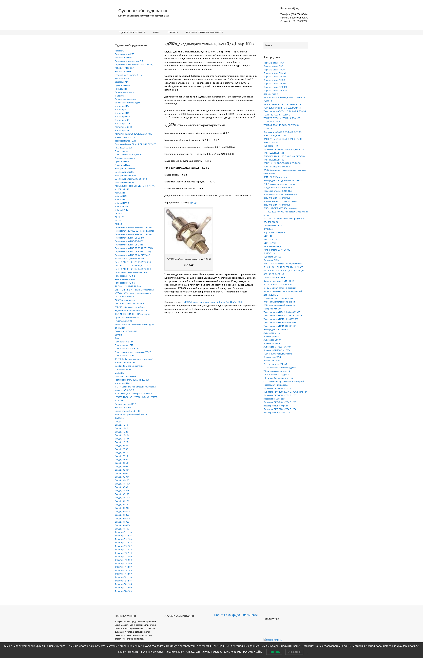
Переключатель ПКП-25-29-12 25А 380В (134, 248)
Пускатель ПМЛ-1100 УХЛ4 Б (277, 388)
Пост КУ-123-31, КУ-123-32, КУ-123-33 (133, 268)
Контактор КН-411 (123, 383)
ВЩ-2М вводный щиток (274, 232)
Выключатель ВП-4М (124, 407)
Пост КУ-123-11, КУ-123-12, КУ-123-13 (133, 261)
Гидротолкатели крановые (276, 384)
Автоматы (119, 50)
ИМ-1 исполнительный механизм (279, 301)
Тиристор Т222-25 (123, 584)
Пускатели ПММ (122, 85)
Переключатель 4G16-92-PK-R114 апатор (134, 234)
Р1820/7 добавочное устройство (130, 306)
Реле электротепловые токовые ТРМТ (133, 352)
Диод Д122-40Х (122, 455)
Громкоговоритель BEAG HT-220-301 (132, 379)
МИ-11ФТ (268, 235)
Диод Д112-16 (121, 428)
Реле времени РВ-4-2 (125, 275)
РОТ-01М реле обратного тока (278, 284)
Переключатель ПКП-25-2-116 (129, 244)
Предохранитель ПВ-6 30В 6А (278, 187)
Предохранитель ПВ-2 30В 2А (278, 190)
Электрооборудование (125, 376)
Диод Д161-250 (122, 514)
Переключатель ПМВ (273, 66)
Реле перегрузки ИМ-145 (275, 364)
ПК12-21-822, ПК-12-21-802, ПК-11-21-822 (283, 267)
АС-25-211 (120, 220)
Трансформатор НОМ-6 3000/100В (280, 322)
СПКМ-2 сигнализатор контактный (280, 287)
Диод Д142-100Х (122, 497)
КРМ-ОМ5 (268, 228)
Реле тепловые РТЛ (124, 341)
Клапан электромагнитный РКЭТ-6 (131, 414)
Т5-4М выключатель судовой (277, 370)
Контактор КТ (121, 109)
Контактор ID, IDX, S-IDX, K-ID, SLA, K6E (133, 133)
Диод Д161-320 (122, 521)
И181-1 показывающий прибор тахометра (283, 263)
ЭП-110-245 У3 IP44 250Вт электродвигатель (285, 218)
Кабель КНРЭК (122, 203)
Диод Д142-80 (121, 487)
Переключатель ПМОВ (274, 80)
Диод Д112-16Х (122, 438)
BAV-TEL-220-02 (271, 222)
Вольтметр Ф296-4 (272, 357)
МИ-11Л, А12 (270, 242)
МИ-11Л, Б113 (270, 239)
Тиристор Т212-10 (123, 577)
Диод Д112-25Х (122, 442)
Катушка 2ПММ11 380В (275, 277)
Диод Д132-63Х (122, 469)
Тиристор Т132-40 (123, 552)
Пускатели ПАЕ (122, 161)
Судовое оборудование (143, 10)
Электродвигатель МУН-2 (276, 329)
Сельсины (119, 372)
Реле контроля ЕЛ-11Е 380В (277, 249)
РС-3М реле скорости (125, 296)
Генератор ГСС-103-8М (126, 331)
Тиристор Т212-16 (123, 580)
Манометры (120, 95)
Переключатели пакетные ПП (129, 61)
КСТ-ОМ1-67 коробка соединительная (133, 293)
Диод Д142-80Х (122, 490)
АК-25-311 (119, 216)
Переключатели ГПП (125, 54)
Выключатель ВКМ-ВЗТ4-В (127, 410)
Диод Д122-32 (121, 445)
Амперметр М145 (272, 332)
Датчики (118, 334)
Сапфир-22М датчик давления (129, 365)
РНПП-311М (269, 253)
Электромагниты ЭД (124, 171)
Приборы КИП (121, 88)
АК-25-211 (119, 213)
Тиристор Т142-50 (123, 566)
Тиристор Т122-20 (123, 539)
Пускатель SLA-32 (123, 320)
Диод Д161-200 (122, 507)
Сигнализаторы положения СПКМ (131, 272)
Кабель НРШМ (121, 210)
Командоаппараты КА (125, 362)
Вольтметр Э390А (272, 343)
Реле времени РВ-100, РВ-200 (129, 154)
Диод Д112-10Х (122, 435)
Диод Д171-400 (122, 528)
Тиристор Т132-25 (123, 549)
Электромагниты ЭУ (124, 182)
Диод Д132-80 (121, 473)
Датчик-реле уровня (124, 92)
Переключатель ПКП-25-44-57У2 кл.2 (132, 255)
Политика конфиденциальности (204, 32)
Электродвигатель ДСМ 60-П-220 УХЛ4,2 (283, 180)
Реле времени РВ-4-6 (125, 282)
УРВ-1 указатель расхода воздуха (279, 183)
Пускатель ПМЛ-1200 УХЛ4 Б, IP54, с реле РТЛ (285, 391)
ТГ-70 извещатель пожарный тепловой (133, 393)
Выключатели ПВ (123, 71)
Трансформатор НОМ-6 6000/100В (280, 325)
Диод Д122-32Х (122, 449)
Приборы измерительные (127, 317)
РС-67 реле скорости (125, 300)
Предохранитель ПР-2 (125, 403)
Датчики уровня (271, 93)
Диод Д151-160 (122, 504)
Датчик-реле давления (125, 99)
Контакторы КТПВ (123, 126)
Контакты (173, 32)
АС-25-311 (120, 223)
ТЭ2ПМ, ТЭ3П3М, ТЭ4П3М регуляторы (133, 313)
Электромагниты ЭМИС (126, 175)
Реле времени (121, 151)
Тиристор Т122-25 (123, 542)
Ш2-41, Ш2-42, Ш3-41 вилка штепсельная (134, 289)
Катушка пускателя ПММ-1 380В (279, 280)
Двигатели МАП (122, 81)
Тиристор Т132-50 (123, 556)
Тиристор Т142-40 (123, 563)
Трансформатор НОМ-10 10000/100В (281, 319)
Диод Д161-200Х (122, 511)
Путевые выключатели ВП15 (128, 74)
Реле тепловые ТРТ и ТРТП (127, 348)
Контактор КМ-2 (122, 116)
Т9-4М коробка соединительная (278, 377)
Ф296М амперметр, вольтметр (278, 353)
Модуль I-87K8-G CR (124, 390)
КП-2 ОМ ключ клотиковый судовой (280, 367)
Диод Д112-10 (121, 424)
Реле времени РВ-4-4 (125, 279)
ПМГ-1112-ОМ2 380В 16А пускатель (280, 208)
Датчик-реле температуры (127, 102)
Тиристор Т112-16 (123, 535)
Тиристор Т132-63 (123, 559)
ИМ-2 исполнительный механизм (279, 305)
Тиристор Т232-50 (123, 587)
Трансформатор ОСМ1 (125, 137)
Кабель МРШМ (122, 206)
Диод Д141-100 (122, 480)
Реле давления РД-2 (273, 246)
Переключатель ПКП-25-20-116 (129, 237)
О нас (156, 32)
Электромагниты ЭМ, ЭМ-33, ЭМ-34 (132, 178)
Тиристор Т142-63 (123, 570)
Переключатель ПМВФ (274, 69)
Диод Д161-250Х (122, 518)
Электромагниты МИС (125, 168)
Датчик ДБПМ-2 (271, 294)
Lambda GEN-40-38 (273, 225)
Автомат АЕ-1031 (272, 360)
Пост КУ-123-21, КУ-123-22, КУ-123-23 (133, 265)
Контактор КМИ (122, 106)
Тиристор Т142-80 (123, 573)
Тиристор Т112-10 (123, 532)
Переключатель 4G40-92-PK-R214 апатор (134, 227)
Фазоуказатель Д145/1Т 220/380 (130, 258)
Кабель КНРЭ (121, 199)
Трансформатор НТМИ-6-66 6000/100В (282, 312)
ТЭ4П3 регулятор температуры (278, 298)
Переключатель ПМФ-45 (275, 73)
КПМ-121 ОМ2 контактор (275, 177)
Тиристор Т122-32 (123, 546)
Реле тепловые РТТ (124, 345)
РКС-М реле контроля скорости (129, 303)
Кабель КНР (120, 192)
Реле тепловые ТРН (124, 355)
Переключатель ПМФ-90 (275, 76)
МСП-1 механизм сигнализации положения (135, 386)
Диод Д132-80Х (122, 476)
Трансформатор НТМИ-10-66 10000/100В (283, 315)
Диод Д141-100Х (122, 483)
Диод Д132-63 (121, 466)
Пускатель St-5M (271, 260)
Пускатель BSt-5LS (272, 256)
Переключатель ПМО (274, 62)
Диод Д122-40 (121, 452)
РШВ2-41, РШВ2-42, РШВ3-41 (129, 286)
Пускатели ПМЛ (271, 145)
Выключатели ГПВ (123, 57)
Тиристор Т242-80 (123, 591)
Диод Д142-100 (122, 494)
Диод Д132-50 (121, 459)
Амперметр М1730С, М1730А (277, 346)
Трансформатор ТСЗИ (125, 140)
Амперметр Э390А (272, 339)
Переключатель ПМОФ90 (275, 90)
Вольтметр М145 (271, 336)
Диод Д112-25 (121, 431)
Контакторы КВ (122, 119)
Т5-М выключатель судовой (276, 374)
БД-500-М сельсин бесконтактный (131, 310)
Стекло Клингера (123, 369)
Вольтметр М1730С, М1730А (277, 350)
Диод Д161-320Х (122, 525)
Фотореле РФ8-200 (273, 308)
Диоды (118, 421)
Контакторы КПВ (123, 123)
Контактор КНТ (122, 113)
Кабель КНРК (121, 196)
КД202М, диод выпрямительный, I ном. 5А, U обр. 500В (213, 302)
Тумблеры (119, 417)
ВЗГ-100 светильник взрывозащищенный (283, 291)
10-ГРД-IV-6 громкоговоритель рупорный (134, 358)
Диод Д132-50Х (122, 462)
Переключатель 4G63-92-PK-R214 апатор (134, 230)
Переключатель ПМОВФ (275, 83)
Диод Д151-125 (122, 500)
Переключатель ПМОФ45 (275, 86)
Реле (117, 338)
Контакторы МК (122, 130)
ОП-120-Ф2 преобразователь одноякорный (284, 381)
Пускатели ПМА (122, 164)
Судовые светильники (125, 158)
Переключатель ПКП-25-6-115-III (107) (133, 251)
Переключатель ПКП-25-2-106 (129, 241)
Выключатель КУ (123, 78)
